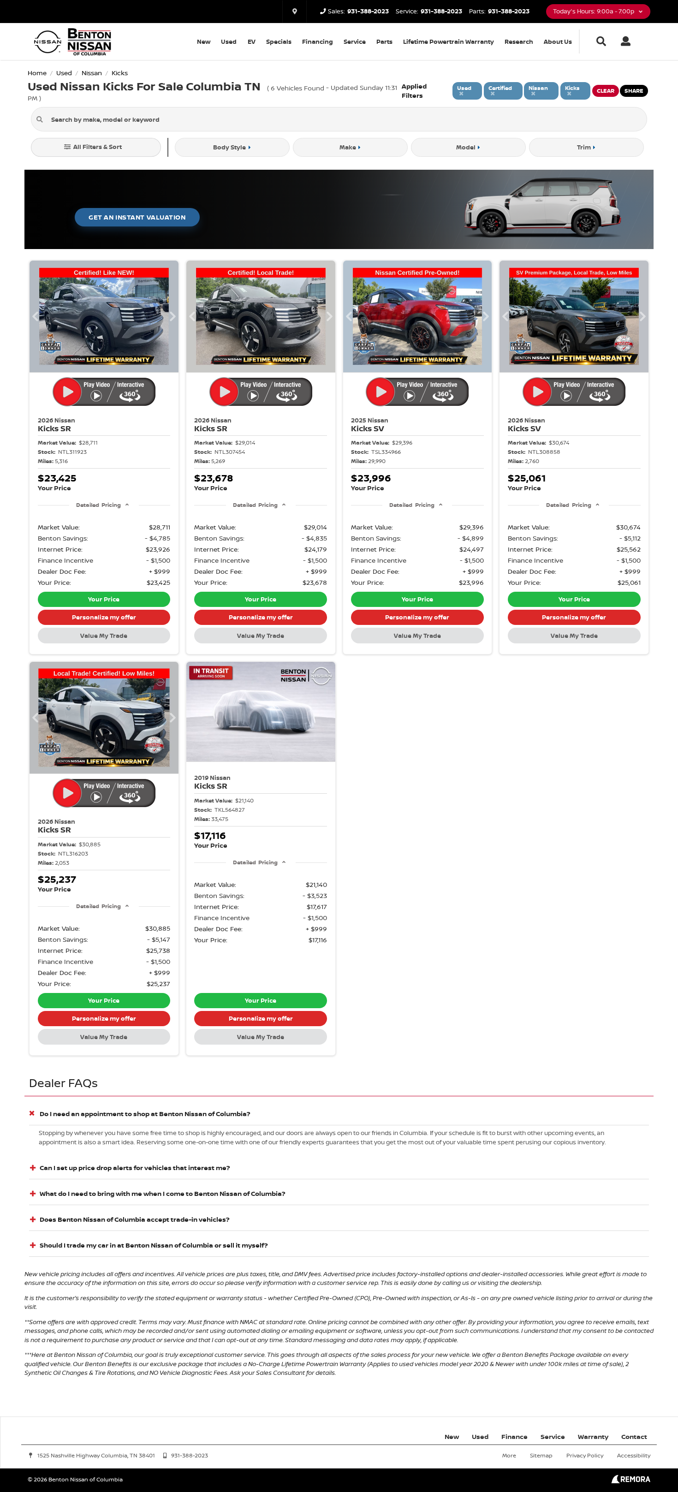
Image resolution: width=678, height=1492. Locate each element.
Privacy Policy (584, 1455)
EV (252, 41)
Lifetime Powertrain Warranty (448, 41)
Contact (634, 1436)
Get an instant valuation (137, 217)
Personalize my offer (104, 617)
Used (229, 41)
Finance (514, 1436)
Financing (317, 41)
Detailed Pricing (98, 505)
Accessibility (633, 1455)
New (203, 41)
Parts (384, 41)
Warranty (593, 1436)
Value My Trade (103, 635)
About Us (558, 41)
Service (355, 41)
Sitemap (541, 1455)
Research (519, 41)
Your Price (103, 599)
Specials (278, 41)
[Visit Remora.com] (630, 1480)
